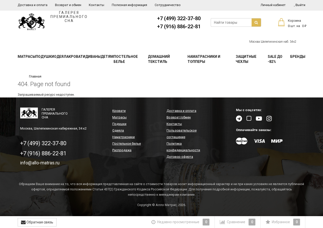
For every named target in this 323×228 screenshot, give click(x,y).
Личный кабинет (273, 5)
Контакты (96, 5)
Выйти (299, 5)
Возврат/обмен (179, 117)
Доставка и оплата (32, 5)
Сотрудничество (168, 5)
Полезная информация (129, 5)
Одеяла (61, 57)
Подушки (45, 57)
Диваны (93, 57)
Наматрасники (123, 137)
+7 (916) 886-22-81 (179, 26)
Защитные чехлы (246, 59)
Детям (107, 57)
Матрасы (27, 57)
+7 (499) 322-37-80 (179, 18)
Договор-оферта (180, 157)
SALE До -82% (275, 59)
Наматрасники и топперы (203, 59)
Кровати (77, 57)
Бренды (297, 57)
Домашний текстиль (159, 59)
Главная (35, 76)
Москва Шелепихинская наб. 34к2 (273, 41)
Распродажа (121, 150)
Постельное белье (126, 59)
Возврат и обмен (68, 5)
